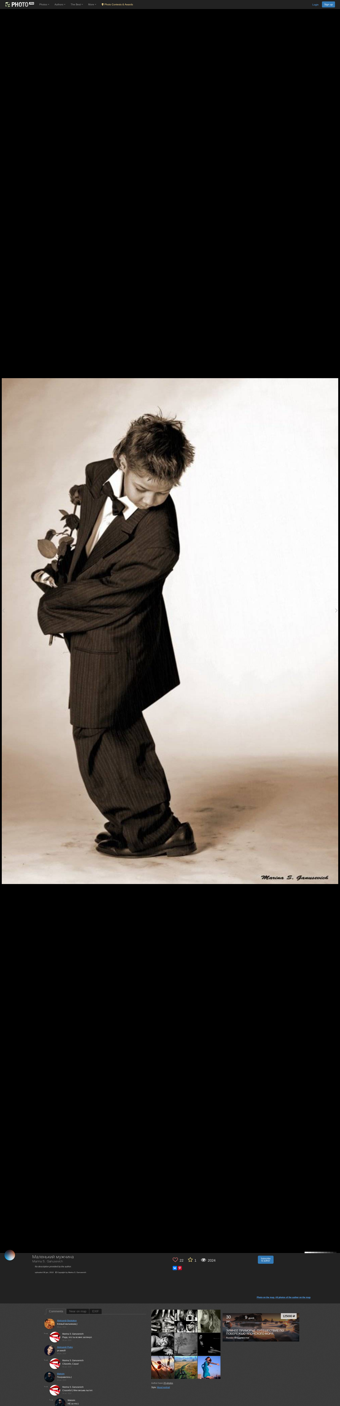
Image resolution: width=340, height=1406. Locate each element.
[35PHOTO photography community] (19, 4)
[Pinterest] (180, 1268)
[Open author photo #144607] (162, 1321)
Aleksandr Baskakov (67, 1320)
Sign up (328, 4)
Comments (56, 1311)
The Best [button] (76, 4)
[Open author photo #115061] (162, 1344)
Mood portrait (163, 1387)
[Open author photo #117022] (209, 1321)
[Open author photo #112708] (162, 1367)
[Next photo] (336, 610)
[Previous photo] (3, 610)
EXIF (95, 1311)
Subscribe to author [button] (266, 1259)
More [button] (91, 4)
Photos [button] (43, 4)
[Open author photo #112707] (185, 1367)
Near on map (77, 1311)
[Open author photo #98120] (209, 1367)
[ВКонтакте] (175, 1268)
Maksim (60, 1374)
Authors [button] (59, 4)
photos (168, 1383)
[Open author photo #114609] (185, 1344)
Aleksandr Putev (65, 1347)
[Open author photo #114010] (209, 1344)
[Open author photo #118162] (185, 1321)
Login (315, 4)
